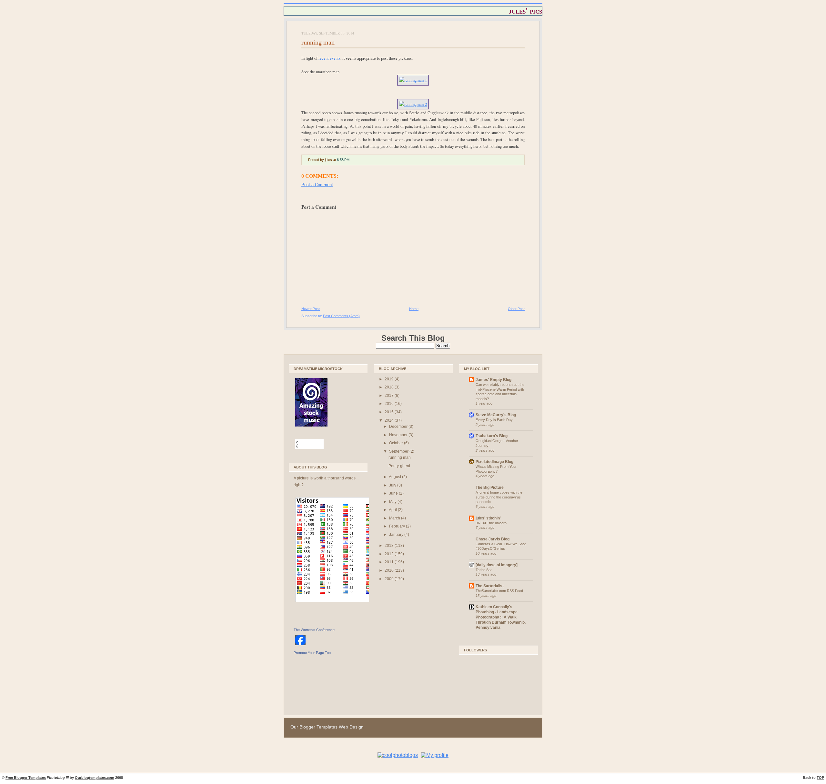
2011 (390, 562)
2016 (390, 403)
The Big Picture (490, 487)
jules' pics (525, 10)
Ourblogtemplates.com (94, 777)
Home (413, 309)
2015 (390, 412)
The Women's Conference (314, 630)
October (396, 443)
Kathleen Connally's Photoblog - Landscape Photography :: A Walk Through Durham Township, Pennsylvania (501, 617)
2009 (390, 579)
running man (318, 42)
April (393, 510)
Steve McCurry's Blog (496, 415)
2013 (390, 545)
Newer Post (310, 309)
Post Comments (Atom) (341, 316)
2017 (390, 395)
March (395, 518)
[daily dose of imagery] (497, 565)
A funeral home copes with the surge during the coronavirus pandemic (499, 497)
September (399, 451)
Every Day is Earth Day (494, 420)
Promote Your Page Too (312, 653)
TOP (820, 777)
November (398, 435)
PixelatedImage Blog (494, 461)
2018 (390, 387)
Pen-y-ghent (399, 466)
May (393, 501)
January (396, 534)
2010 (390, 570)
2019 (390, 379)
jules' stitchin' (488, 518)
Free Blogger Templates (25, 777)
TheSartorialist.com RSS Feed (499, 591)
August (395, 477)
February (397, 526)
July (393, 485)
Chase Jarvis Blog (492, 539)
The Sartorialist (490, 586)
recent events (329, 58)
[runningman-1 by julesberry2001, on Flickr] (413, 80)
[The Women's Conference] (300, 645)
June (394, 493)
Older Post (516, 309)
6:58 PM (343, 160)
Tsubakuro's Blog (492, 436)
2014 (390, 420)
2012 (390, 554)
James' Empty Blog (493, 379)
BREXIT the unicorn (491, 523)
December (398, 426)
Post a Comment (317, 184)
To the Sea (484, 570)
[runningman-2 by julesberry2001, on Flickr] (413, 104)
